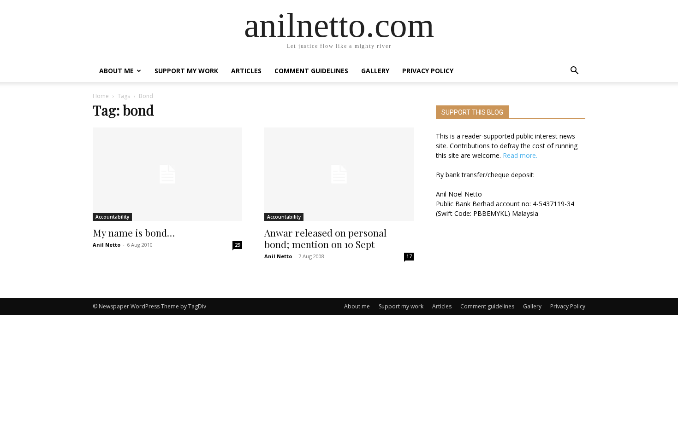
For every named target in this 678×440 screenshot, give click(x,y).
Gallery (375, 70)
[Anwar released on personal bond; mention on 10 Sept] (339, 174)
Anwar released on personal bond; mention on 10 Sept (325, 238)
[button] (574, 71)
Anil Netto (106, 244)
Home (101, 96)
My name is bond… (134, 232)
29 (237, 245)
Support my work (186, 70)
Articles (246, 70)
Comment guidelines (311, 70)
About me (116, 70)
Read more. (520, 155)
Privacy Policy (427, 70)
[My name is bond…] (167, 174)
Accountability (112, 217)
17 (409, 256)
